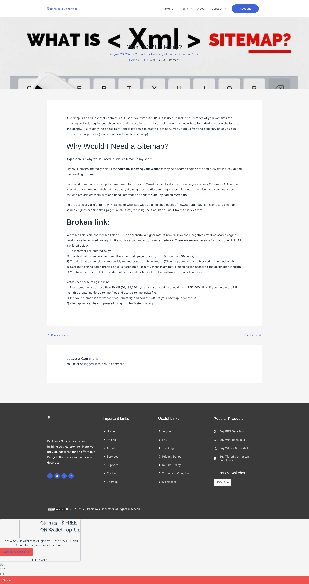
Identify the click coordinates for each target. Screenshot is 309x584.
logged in (90, 364)
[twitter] (57, 476)
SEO (196, 54)
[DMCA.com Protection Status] (56, 509)
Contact (216, 8)
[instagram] (64, 476)
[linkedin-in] (71, 476)
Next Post (252, 335)
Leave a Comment (178, 54)
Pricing (183, 8)
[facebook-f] (50, 476)
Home (169, 8)
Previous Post (59, 335)
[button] (245, 8)
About (201, 8)
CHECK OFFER (16, 552)
